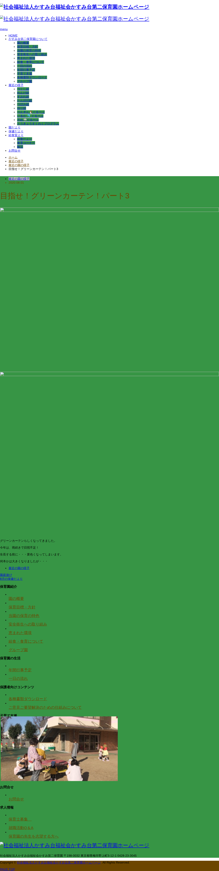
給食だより (24, 139)
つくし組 (23, 89)
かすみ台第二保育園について (28, 39)
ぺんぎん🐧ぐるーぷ (31, 112)
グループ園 (24, 81)
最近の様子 (16, 85)
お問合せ (15, 150)
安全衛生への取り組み (32, 54)
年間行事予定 (26, 69)
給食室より (16, 135)
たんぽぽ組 (24, 100)
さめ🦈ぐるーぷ (28, 119)
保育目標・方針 (27, 46)
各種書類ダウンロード (32, 77)
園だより (15, 127)
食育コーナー (26, 143)
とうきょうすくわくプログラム (38, 123)
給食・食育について (30, 62)
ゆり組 (21, 108)
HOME (13, 35)
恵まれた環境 (26, 58)
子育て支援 (24, 73)
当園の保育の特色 (29, 50)
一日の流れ (24, 66)
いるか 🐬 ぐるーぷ (30, 116)
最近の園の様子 (19, 178)
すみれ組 (23, 96)
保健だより (16, 131)
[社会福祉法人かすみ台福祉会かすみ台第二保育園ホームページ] (74, 7)
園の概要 (23, 42)
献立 (20, 146)
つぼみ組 (23, 104)
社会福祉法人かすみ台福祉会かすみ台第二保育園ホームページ (59, 862)
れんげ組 (23, 92)
